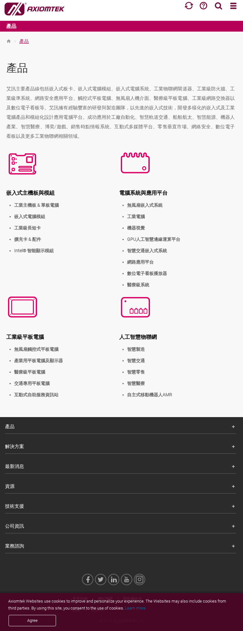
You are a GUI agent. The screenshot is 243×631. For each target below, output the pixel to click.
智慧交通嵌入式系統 (147, 250)
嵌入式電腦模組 (29, 216)
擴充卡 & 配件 (27, 239)
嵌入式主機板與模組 (30, 193)
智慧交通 (136, 360)
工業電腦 (136, 216)
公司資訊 (14, 526)
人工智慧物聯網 (138, 337)
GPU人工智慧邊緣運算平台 (153, 239)
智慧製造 (136, 349)
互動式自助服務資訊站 (36, 394)
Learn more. (135, 608)
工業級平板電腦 (25, 337)
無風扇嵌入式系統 (145, 205)
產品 (11, 26)
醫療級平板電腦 (29, 371)
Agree (32, 620)
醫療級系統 (138, 284)
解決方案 (14, 446)
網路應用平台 (140, 261)
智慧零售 (136, 371)
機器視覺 (136, 227)
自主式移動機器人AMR (149, 394)
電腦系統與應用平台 (143, 193)
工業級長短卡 (27, 227)
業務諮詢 (14, 546)
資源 (10, 486)
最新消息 (14, 466)
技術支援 (14, 506)
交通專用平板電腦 (32, 383)
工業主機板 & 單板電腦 (36, 205)
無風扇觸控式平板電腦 (36, 349)
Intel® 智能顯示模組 (34, 250)
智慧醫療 (136, 383)
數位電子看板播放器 (147, 273)
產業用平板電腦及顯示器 (38, 360)
